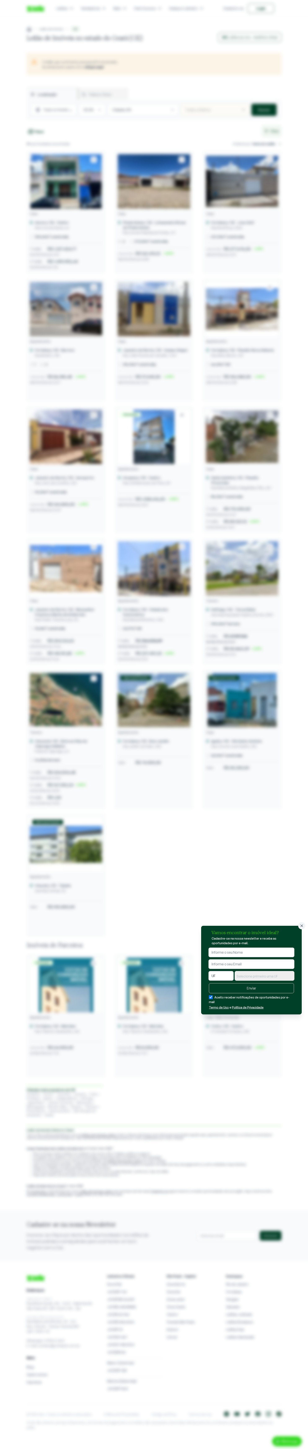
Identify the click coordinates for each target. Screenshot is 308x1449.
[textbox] (264, 976)
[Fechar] (301, 925)
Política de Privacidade (248, 1007)
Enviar (251, 988)
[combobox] (264, 976)
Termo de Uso (219, 1007)
